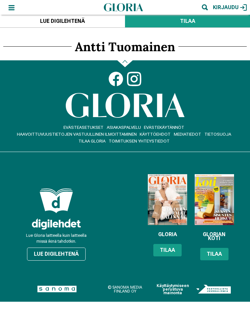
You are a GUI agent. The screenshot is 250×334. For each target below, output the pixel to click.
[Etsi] (205, 7)
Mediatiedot (187, 134)
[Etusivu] (123, 7)
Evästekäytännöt (164, 127)
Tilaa (187, 21)
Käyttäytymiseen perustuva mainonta (173, 289)
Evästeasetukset (83, 127)
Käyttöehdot (155, 134)
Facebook (116, 79)
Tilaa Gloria (91, 141)
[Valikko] (11, 7)
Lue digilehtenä (62, 21)
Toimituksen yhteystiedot (139, 141)
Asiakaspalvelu (124, 127)
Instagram (134, 79)
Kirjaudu (226, 7)
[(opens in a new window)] (56, 224)
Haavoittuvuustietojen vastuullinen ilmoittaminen (77, 134)
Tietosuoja (217, 134)
